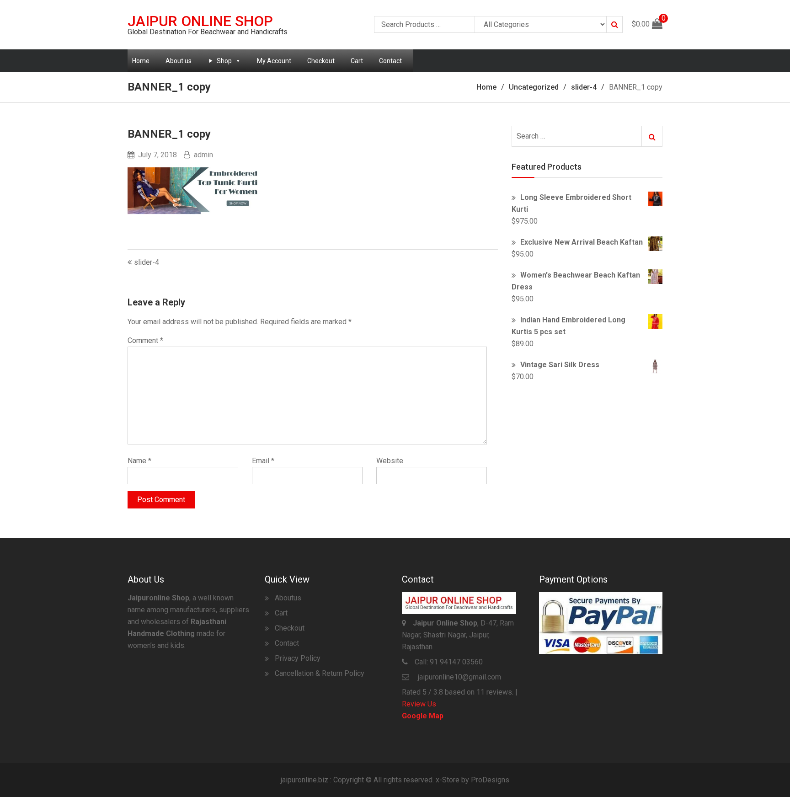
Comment (145, 340)
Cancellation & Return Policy (319, 673)
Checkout (321, 60)
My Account (274, 60)
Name (139, 460)
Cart (357, 60)
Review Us (419, 704)
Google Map (422, 715)
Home (140, 60)
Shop (224, 60)
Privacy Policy (297, 658)
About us (178, 60)
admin (203, 154)
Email (263, 460)
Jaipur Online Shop (200, 21)
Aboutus (288, 598)
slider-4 (146, 262)
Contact (390, 60)
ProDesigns (490, 780)
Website (389, 460)
